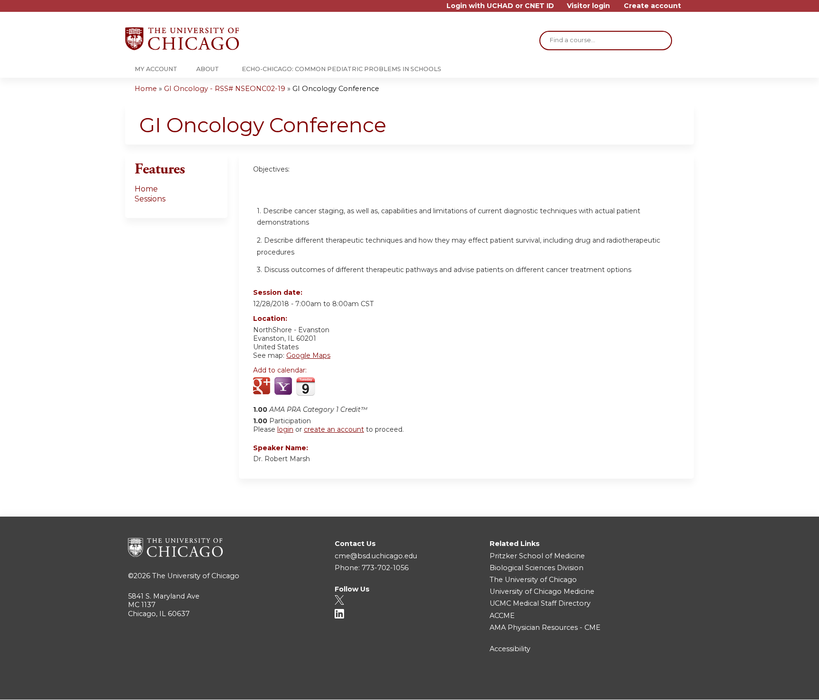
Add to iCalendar (305, 386)
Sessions (150, 198)
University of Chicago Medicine (542, 591)
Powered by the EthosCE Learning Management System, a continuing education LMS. (660, 684)
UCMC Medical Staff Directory (540, 603)
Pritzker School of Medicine (537, 556)
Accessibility (510, 649)
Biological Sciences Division (536, 568)
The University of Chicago (195, 576)
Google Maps (308, 355)
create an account (334, 429)
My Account (156, 69)
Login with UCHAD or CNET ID (500, 5)
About (207, 69)
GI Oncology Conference (335, 88)
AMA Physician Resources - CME (545, 627)
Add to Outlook (328, 386)
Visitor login (588, 5)
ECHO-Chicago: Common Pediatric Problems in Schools (341, 69)
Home (146, 88)
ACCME (502, 615)
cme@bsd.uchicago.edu (376, 556)
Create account (652, 5)
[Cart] (691, 9)
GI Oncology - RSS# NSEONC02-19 (224, 88)
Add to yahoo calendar (284, 386)
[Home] (182, 38)
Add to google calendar (263, 386)
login (285, 429)
